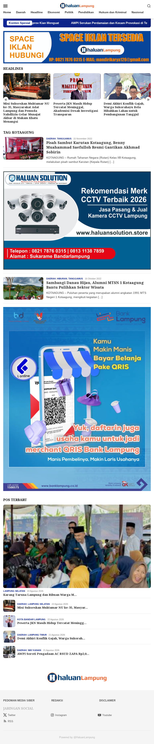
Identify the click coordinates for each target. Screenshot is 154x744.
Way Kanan (34, 650)
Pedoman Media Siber (18, 700)
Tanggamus (64, 138)
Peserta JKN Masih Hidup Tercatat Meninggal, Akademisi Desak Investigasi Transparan (25, 109)
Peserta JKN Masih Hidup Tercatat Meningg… (52, 623)
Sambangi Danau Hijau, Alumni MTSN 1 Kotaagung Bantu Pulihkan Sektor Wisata (95, 285)
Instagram (61, 715)
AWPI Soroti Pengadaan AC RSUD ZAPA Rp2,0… (53, 653)
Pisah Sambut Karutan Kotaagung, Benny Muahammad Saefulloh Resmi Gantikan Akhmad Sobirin (93, 147)
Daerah (51, 138)
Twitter (11, 715)
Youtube (107, 715)
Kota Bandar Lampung (31, 619)
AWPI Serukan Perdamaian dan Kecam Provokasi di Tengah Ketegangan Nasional (95, 23)
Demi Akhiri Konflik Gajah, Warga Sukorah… (51, 638)
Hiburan (62, 278)
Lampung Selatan (14, 591)
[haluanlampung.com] (77, 5)
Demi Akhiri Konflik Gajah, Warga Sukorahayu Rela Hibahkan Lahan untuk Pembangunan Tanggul (73, 109)
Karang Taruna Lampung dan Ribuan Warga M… (40, 594)
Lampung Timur (37, 635)
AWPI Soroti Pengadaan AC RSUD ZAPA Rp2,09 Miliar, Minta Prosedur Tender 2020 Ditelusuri (125, 109)
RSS (10, 721)
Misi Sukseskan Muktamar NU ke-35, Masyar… (52, 607)
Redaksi (57, 700)
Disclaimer (107, 700)
